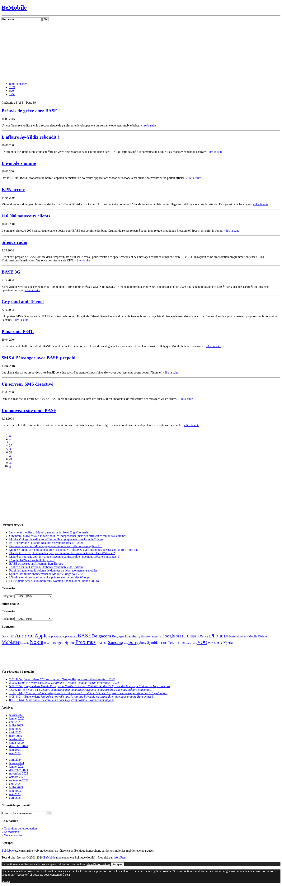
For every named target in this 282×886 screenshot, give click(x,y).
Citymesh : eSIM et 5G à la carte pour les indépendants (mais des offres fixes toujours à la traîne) (67, 535)
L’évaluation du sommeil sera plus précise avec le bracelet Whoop (49, 577)
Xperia (228, 643)
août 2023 (15, 783)
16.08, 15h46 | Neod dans (81, 689)
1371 (12, 87)
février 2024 (16, 763)
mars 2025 (15, 735)
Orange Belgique (63, 643)
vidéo (194, 643)
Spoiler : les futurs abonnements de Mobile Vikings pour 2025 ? (47, 574)
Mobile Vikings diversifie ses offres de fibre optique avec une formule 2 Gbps (56, 539)
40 (10, 456)
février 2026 (16, 715)
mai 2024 (15, 753)
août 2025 (15, 722)
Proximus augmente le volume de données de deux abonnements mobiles (53, 570)
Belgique (118, 636)
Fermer (6, 881)
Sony (133, 642)
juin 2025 (15, 728)
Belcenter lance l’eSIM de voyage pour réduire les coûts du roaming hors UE (55, 546)
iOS (200, 636)
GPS (178, 636)
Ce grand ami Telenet (23, 301)
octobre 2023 (17, 777)
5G (12, 636)
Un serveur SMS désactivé (27, 384)
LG (226, 636)
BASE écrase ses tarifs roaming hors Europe (36, 563)
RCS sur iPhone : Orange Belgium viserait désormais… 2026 (46, 542)
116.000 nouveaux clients (26, 215)
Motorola (24, 643)
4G (8, 636)
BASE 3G (11, 272)
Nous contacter (13, 835)
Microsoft (234, 636)
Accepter (117, 864)
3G (4, 636)
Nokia (36, 642)
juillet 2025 (16, 725)
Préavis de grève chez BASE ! (31, 110)
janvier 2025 (16, 742)
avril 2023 (15, 797)
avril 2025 (15, 732)
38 (10, 449)
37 (10, 445)
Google (168, 636)
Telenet (173, 642)
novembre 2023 (18, 773)
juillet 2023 (16, 787)
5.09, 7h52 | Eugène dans (89, 686)
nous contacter (18, 83)
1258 (12, 94)
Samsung (115, 642)
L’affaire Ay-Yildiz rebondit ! (30, 137)
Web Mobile (215, 642)
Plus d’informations (98, 864)
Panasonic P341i (18, 331)
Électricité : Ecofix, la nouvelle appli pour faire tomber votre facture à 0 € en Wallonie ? (62, 553)
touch (188, 643)
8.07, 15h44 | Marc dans (61, 700)
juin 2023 (15, 790)
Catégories (8, 596)
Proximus (85, 642)
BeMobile (14, 7)
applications (69, 636)
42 (10, 462)
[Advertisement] (141, 52)
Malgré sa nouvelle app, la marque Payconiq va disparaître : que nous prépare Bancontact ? (64, 556)
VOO (202, 642)
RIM (99, 642)
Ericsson (146, 636)
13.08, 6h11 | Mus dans (88, 693)
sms (126, 642)
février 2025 (16, 739)
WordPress (120, 857)
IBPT (193, 636)
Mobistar (11, 642)
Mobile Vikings (257, 636)
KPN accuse (13, 189)
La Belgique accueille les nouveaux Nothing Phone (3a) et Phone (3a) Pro (54, 580)
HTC (186, 636)
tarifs (164, 643)
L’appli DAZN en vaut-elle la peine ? (31, 560)
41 (10, 459)
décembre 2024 (18, 746)
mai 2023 (15, 794)
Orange (47, 643)
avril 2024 (15, 759)
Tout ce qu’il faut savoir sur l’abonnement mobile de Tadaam (46, 567)
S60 (105, 642)
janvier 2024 (16, 766)
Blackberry (132, 636)
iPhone (216, 636)
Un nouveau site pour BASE (29, 410)
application (55, 636)
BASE (84, 636)
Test (182, 642)
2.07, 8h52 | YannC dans (62, 679)
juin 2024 (15, 749)
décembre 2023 (18, 770)
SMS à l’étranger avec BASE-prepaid (38, 357)
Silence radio (14, 242)
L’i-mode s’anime (19, 163)
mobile (244, 636)
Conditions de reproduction (20, 828)
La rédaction (11, 832)
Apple (41, 636)
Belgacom (101, 635)
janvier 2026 (16, 718)
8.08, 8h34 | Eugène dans (81, 696)
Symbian (153, 643)
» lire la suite (148, 125)
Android (24, 635)
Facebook (156, 637)
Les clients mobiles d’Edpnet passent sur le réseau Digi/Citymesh (48, 532)
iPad (206, 637)
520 (11, 90)
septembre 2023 (18, 780)
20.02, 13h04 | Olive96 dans (64, 682)
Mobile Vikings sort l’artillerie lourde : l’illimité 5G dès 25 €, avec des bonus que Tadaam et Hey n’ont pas (73, 549)
